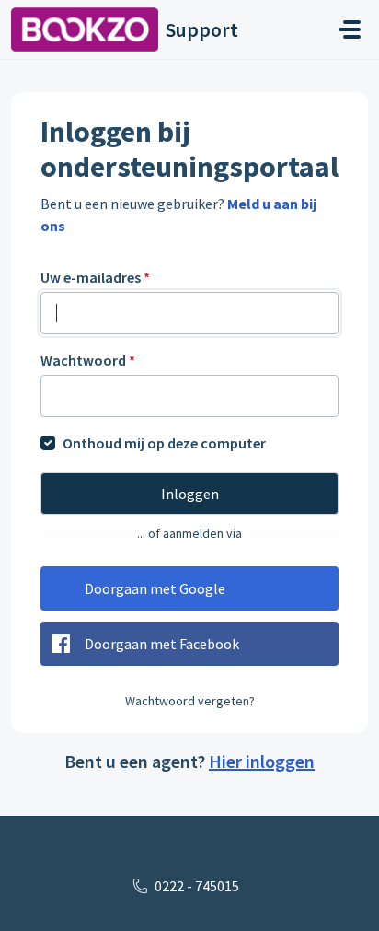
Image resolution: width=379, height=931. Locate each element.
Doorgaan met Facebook (162, 643)
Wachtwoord (87, 360)
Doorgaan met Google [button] (155, 588)
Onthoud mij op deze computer (164, 443)
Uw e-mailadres (95, 277)
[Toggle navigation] (349, 29)
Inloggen (190, 493)
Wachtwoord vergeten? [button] (190, 700)
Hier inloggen (262, 761)
